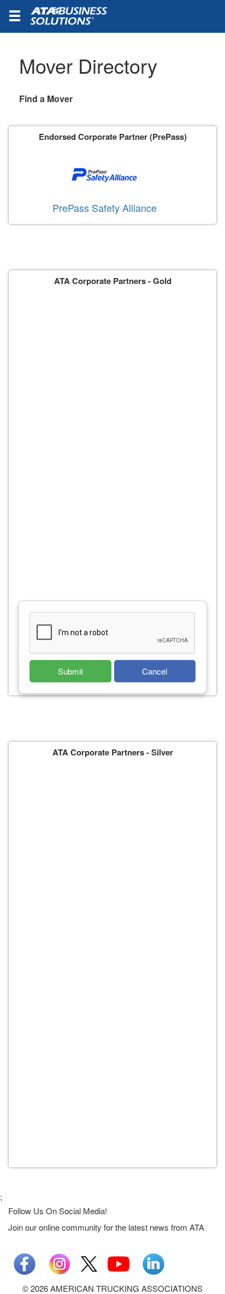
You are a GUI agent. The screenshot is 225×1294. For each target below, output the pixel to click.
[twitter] (89, 1262)
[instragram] (59, 1262)
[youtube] (118, 1262)
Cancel (154, 671)
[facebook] (24, 1262)
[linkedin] (153, 1262)
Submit (70, 671)
